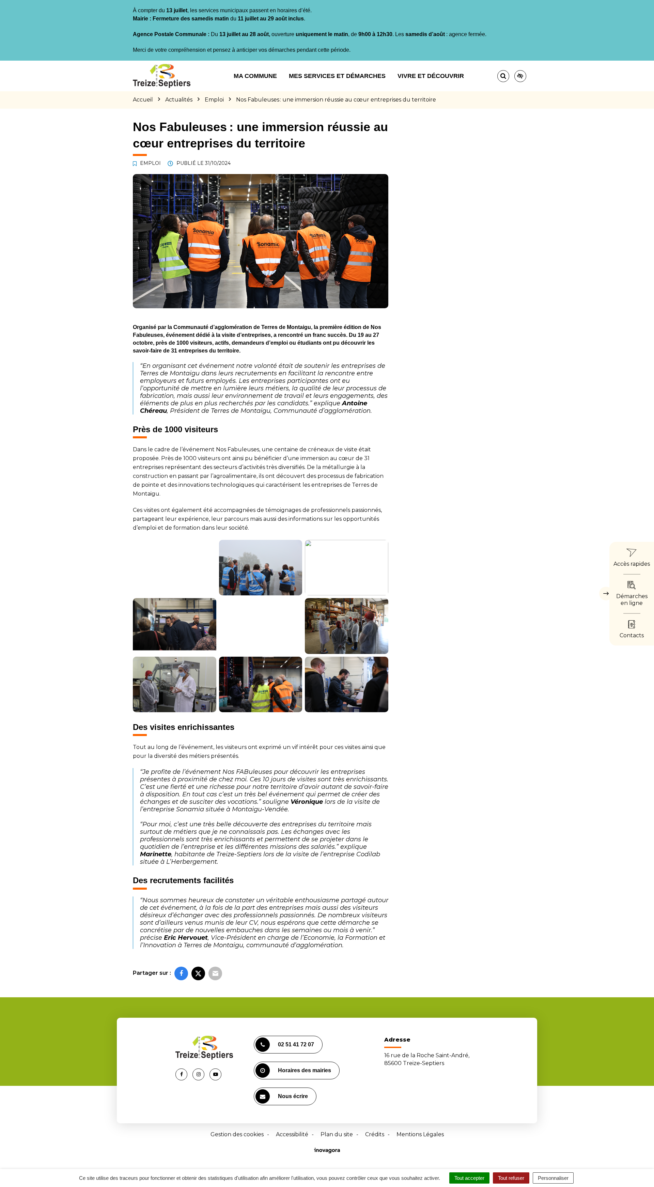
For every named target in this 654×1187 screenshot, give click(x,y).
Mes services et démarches (337, 76)
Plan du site (337, 1134)
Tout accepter (469, 1178)
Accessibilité (292, 1134)
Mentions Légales (420, 1134)
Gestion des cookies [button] (237, 1134)
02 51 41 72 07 (296, 1044)
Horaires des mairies (304, 1070)
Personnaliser (553, 1178)
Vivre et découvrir (431, 76)
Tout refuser (511, 1178)
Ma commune (255, 76)
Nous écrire (293, 1096)
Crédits (374, 1134)
